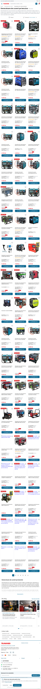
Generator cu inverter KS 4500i (33, 34)
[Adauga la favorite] (12, 21)
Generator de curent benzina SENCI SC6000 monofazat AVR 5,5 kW (20, 505)
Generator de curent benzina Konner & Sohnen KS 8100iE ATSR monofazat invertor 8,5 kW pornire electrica (20, 256)
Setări (11, 685)
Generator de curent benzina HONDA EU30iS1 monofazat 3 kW (33, 283)
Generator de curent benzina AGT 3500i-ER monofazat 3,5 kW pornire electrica (20, 90)
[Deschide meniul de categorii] (2, 4)
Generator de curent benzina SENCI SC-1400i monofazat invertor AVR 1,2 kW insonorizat (33, 477)
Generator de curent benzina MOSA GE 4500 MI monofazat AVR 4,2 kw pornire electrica (33, 367)
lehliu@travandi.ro (6, 666)
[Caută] (36, 4)
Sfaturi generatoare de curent (9, 613)
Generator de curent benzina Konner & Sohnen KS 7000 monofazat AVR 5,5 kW (6, 367)
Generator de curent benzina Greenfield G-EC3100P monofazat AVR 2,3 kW (6, 228)
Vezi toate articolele (35, 598)
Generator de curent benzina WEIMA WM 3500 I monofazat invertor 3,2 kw (33, 450)
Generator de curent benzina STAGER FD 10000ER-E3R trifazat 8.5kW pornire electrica (6, 477)
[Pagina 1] (18, 628)
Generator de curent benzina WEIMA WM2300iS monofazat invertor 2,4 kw (7, 34)
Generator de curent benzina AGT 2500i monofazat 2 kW (20, 62)
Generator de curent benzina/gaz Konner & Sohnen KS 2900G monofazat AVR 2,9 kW (7, 62)
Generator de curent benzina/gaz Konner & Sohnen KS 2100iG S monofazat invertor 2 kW (33, 173)
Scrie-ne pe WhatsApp (7, 664)
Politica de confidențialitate (14, 677)
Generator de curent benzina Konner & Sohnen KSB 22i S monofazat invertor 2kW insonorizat (33, 62)
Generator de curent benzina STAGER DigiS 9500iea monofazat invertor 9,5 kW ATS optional (6, 256)
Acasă (2, 6)
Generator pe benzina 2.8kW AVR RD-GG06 (6, 449)
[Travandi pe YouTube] (13, 652)
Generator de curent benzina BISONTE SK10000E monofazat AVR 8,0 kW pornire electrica (20, 367)
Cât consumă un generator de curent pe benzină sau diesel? (9, 615)
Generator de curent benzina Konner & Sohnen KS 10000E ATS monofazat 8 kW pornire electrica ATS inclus (6, 117)
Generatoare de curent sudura (17, 635)
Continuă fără (5, 685)
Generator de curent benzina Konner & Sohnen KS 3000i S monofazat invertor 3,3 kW (20, 145)
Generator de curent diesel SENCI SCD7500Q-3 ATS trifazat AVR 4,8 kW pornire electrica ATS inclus (33, 256)
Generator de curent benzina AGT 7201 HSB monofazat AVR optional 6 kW (34, 422)
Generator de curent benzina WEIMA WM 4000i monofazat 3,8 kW (20, 422)
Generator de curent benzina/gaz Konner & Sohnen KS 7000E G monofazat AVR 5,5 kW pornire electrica (32, 339)
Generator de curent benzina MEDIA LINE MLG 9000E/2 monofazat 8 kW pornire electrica (6, 394)
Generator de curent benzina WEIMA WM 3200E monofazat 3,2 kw (20, 450)
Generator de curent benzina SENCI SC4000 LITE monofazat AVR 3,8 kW (33, 505)
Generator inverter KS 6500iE (6, 310)
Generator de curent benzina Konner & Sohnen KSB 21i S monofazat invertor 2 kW (33, 311)
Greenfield (19, 638)
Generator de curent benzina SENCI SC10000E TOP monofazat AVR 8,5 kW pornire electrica (6, 533)
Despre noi (3, 652)
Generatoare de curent (8, 6)
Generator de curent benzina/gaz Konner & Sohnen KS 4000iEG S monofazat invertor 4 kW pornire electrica (33, 533)
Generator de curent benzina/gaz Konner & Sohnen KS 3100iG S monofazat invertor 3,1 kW (20, 173)
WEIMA (15, 638)
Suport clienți (3, 658)
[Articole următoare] (38, 614)
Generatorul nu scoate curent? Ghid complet (27, 615)
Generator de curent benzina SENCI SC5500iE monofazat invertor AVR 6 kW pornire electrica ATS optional (20, 477)
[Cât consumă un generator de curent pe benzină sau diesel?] (10, 606)
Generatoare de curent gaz (26, 633)
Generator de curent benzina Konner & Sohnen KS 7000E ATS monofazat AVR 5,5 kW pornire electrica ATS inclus (6, 173)
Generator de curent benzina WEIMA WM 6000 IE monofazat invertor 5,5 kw (6, 283)
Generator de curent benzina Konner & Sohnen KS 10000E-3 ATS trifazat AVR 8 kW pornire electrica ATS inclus (33, 200)
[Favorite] (37, 1)
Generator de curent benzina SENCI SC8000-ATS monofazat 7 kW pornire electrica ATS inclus (6, 505)
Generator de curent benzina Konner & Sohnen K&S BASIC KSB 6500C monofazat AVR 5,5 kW (20, 339)
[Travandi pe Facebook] (11, 652)
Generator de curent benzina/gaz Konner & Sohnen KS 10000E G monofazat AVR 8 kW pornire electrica (20, 200)
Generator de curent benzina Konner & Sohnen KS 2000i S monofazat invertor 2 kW (6, 560)
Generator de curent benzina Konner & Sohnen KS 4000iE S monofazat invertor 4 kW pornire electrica (34, 90)
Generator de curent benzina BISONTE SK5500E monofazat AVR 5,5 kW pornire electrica (33, 560)
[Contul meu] (39, 1)
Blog (7, 652)
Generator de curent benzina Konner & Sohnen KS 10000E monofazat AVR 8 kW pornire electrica (20, 117)
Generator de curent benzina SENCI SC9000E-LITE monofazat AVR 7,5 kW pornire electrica (20, 311)
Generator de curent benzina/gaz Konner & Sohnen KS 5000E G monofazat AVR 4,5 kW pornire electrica (5, 90)
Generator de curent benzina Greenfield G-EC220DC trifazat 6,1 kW (20, 283)
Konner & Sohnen (5, 638)
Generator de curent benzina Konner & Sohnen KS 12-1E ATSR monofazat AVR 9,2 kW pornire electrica (20, 560)
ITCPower (10, 638)
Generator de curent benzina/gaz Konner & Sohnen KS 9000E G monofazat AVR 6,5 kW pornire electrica (5, 145)
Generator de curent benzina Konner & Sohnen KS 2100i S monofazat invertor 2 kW (33, 145)
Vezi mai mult (20, 594)
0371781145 (6, 660)
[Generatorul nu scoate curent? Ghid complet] (27, 606)
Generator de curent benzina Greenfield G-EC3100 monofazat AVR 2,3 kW (33, 394)
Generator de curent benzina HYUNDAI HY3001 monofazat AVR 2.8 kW (6, 200)
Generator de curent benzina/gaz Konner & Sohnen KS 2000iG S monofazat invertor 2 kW (6, 339)
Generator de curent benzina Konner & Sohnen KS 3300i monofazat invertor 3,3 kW (33, 117)
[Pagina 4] (22, 628)
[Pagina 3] (21, 628)
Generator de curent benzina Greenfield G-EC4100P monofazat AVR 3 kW (20, 394)
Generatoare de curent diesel (15, 633)
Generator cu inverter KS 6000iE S (33, 228)
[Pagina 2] (19, 628)
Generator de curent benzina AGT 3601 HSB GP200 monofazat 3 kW (6, 422)
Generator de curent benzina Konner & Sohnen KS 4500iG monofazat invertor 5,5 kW (20, 228)
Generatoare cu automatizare (6, 635)
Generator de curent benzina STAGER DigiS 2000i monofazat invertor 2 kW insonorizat (20, 533)
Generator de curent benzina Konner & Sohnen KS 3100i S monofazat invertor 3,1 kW (20, 34)
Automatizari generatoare (28, 635)
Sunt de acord (17, 685)
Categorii (23, 658)
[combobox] (23, 4)
